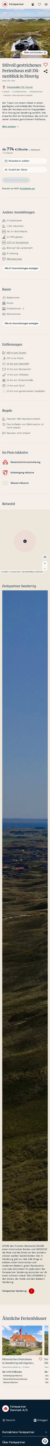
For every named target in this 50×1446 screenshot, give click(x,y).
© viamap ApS (14, 571)
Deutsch (10, 1420)
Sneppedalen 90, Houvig (20, 87)
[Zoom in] (45, 563)
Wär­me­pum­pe (14, 259)
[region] (25, 541)
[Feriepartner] (13, 4)
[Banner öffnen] (45, 1441)
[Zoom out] (45, 568)
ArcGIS (5, 571)
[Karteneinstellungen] (45, 557)
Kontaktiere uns (27, 189)
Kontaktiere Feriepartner (18, 1432)
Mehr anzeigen (9, 127)
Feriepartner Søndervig (14, 1291)
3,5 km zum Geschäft (18, 364)
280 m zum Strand (16, 353)
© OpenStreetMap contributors (31, 571)
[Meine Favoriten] (39, 4)
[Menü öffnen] (46, 4)
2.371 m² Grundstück (17, 242)
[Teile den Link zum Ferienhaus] (45, 71)
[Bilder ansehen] (25, 33)
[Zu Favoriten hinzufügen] (45, 65)
